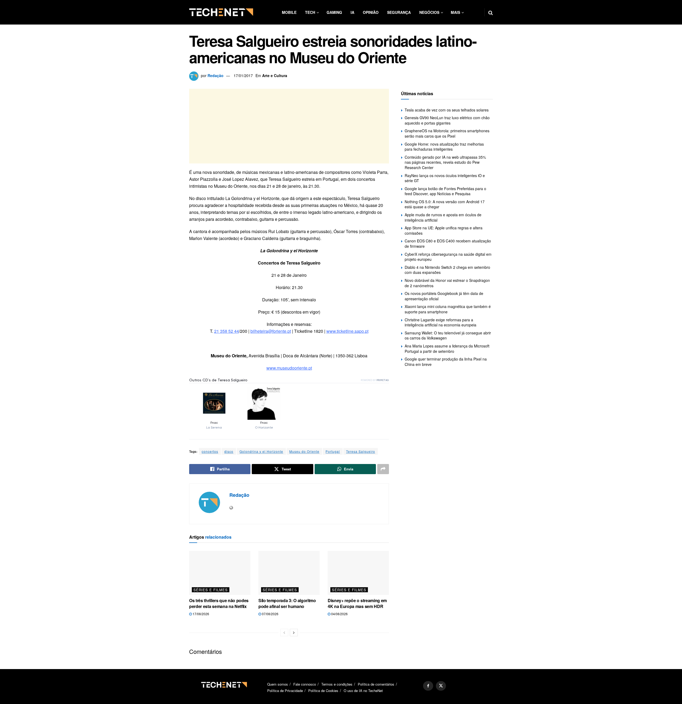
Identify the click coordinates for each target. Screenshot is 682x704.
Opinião (371, 12)
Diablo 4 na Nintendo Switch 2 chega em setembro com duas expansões (447, 270)
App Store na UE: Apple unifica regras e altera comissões (443, 230)
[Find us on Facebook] (428, 686)
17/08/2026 (200, 613)
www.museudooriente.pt (289, 368)
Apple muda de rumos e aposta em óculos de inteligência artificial (443, 217)
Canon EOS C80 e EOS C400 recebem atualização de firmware (448, 243)
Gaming (334, 12)
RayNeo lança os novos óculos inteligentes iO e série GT (445, 178)
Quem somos (277, 684)
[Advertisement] (289, 126)
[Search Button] (490, 12)
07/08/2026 (269, 613)
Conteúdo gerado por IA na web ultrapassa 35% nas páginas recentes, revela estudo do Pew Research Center (445, 162)
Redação (216, 75)
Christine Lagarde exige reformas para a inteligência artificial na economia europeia (440, 322)
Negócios (429, 12)
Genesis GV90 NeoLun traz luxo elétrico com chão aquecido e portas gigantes (447, 120)
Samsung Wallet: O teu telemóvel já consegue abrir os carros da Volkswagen (448, 335)
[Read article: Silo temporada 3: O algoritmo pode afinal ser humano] (289, 573)
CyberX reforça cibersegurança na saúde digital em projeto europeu (448, 256)
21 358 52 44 (226, 331)
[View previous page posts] (284, 632)
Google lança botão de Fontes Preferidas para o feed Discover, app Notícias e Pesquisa (445, 191)
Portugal (333, 451)
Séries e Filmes (210, 589)
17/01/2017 (243, 75)
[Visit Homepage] (221, 12)
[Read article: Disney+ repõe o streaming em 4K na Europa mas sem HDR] (358, 573)
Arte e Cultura (274, 75)
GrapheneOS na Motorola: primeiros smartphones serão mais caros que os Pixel (447, 133)
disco (228, 451)
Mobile (289, 12)
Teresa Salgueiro (360, 451)
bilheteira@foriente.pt (270, 331)
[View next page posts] (294, 632)
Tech (310, 12)
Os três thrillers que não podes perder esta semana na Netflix (219, 603)
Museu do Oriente (304, 451)
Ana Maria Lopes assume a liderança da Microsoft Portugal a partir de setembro (447, 348)
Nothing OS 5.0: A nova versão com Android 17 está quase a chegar (445, 204)
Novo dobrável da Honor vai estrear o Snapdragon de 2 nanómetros (447, 283)
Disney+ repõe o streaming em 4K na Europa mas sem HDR (357, 603)
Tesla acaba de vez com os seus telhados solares (447, 110)
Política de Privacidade (285, 690)
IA (352, 12)
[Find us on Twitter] (441, 686)
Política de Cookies (323, 690)
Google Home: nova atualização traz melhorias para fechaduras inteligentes (444, 146)
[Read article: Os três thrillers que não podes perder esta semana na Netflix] (219, 573)
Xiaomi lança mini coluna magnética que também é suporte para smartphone (448, 309)
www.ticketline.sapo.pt (347, 331)
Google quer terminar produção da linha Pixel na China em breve (446, 361)
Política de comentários (376, 684)
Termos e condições (336, 684)
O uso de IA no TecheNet (363, 690)
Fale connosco (304, 684)
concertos (210, 451)
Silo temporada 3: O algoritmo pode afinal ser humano (287, 603)
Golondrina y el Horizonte (261, 451)
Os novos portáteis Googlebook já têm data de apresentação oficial (444, 296)
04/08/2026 (339, 613)
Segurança (399, 12)
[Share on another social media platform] (383, 469)
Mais (455, 12)
